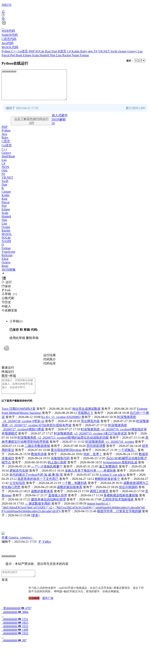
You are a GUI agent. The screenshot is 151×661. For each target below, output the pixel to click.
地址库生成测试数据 (86, 408)
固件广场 (47, 598)
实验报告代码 (60, 458)
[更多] (35, 515)
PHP (32, 51)
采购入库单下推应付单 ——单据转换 (90, 470)
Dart (55, 51)
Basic (5, 266)
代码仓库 (49, 363)
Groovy (132, 51)
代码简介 (49, 359)
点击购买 (34, 598)
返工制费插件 (108, 466)
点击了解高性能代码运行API (31, 120)
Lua (140, 51)
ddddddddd (15, 612)
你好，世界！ (92, 454)
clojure (122, 51)
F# (96, 51)
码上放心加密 (57, 462)
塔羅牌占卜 (85, 412)
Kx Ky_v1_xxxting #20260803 (61, 417)
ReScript (7, 255)
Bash (19, 55)
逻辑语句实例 (18, 470)
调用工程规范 (99, 491)
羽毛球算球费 (96, 445)
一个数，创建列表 (74, 483)
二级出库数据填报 (37, 445)
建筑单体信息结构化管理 (48, 499)
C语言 (6, 141)
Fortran (84, 55)
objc (91, 51)
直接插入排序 (57, 495)
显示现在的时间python (66, 450)
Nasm (76, 55)
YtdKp (44, 541)
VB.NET (104, 51)
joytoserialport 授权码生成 (120, 462)
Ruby (84, 51)
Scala (36, 55)
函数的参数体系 (42, 491)
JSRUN (6, 4)
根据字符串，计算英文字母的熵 (119, 511)
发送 (5, 579)
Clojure (6, 191)
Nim (53, 55)
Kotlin (76, 51)
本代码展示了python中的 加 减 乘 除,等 (36, 474)
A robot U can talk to (112, 474)
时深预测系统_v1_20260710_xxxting (109, 441)
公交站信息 (17, 483)
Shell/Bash (8, 156)
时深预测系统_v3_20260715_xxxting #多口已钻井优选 (90, 433)
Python (6, 51)
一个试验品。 (127, 450)
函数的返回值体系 (69, 487)
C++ (14, 51)
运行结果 (49, 355)
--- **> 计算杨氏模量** (47, 466)
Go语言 (23, 51)
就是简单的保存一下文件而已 (37, 478)
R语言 (62, 51)
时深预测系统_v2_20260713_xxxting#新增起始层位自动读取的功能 (63, 437)
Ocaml (6, 227)
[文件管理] (75, 18)
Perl (13, 55)
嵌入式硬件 (60, 115)
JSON (5, 167)
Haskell (45, 55)
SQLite (40, 51)
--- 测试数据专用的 (38, 503)
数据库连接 (39, 454)
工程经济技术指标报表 (118, 499)
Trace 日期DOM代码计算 (19, 408)
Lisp (59, 55)
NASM (6, 241)
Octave (6, 262)
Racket (67, 55)
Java (4, 134)
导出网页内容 (90, 421)
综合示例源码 (128, 487)
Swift (114, 51)
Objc (5, 170)
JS (53, 123)
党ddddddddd (16, 608)
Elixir (5, 258)
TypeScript (8, 251)
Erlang (27, 55)
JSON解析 (59, 119)
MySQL (7, 234)
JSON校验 (9, 269)
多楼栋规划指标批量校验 (121, 495)
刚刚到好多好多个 (107, 478)
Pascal (6, 55)
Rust (48, 51)
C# (69, 51)
